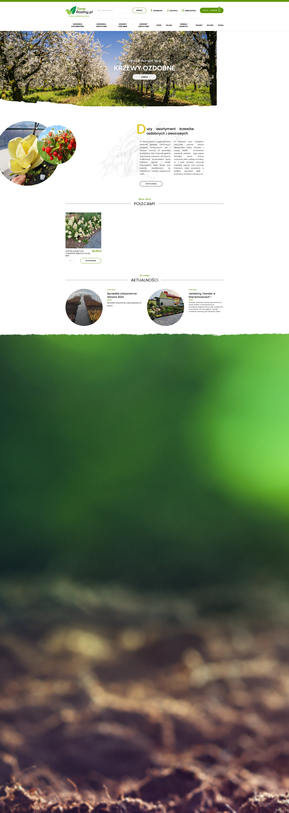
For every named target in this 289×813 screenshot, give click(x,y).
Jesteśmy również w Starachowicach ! (202, 295)
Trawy (199, 25)
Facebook (157, 10)
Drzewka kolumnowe (77, 25)
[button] (6, 71)
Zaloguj (173, 10)
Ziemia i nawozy (183, 25)
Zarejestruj (190, 10)
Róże (159, 25)
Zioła (221, 25)
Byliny (210, 25)
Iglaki (169, 25)
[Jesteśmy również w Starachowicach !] (165, 307)
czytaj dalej (151, 184)
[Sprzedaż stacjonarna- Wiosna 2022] (84, 307)
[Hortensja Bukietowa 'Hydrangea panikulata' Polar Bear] (83, 230)
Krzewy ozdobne (122, 25)
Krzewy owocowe (143, 25)
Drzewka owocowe (101, 25)
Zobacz (144, 77)
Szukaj (139, 10)
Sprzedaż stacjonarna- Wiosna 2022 (122, 295)
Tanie (84, 10)
